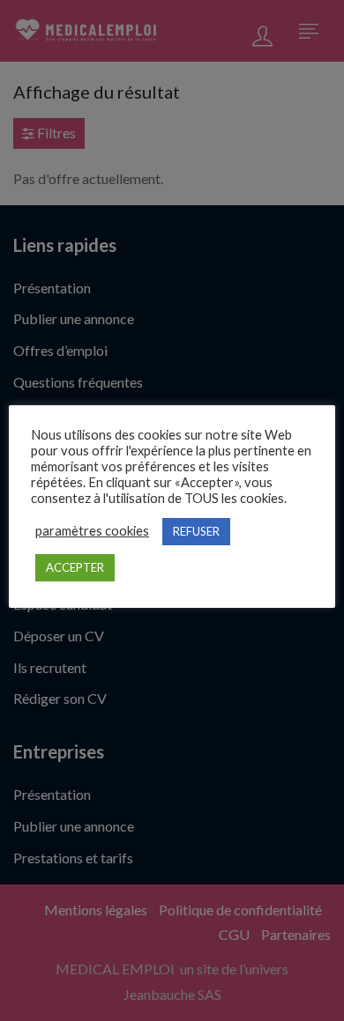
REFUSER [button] (196, 531)
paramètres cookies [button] (92, 530)
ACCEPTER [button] (75, 567)
